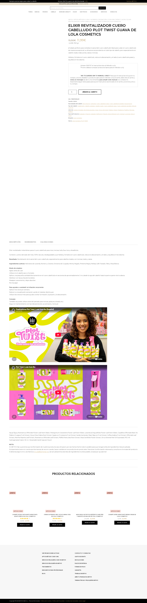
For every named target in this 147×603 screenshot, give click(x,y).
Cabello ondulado (90, 106)
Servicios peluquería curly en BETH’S (54, 560)
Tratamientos (46, 567)
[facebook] (122, 558)
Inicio (70, 19)
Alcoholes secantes (89, 110)
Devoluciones (79, 560)
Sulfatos (70, 111)
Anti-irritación (86, 103)
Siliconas (131, 110)
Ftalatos (111, 110)
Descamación (128, 103)
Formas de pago (80, 567)
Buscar (102, 8)
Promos (45, 11)
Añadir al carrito (89, 92)
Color (75, 11)
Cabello (53, 11)
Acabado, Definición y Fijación (103, 19)
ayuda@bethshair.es (41, 452)
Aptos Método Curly (82, 19)
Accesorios (94, 11)
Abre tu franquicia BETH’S (83, 577)
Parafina (126, 110)
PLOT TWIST (84, 121)
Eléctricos (83, 11)
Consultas (113, 11)
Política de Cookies (46, 601)
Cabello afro (81, 106)
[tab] (16, 242)
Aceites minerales (78, 110)
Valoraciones (46, 242)
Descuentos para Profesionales (52, 570)
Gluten (115, 110)
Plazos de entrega (81, 563)
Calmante (93, 103)
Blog (43, 573)
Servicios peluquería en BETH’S (52, 563)
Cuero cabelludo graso (102, 103)
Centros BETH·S (131, 1)
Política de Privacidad (58, 601)
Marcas (37, 11)
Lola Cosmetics (78, 118)
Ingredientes (30, 242)
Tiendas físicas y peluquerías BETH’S (86, 580)
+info (86, 1)
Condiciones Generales (71, 601)
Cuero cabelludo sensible (117, 103)
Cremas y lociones (125, 114)
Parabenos (121, 110)
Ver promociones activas (50, 553)
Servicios (104, 11)
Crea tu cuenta (83, 4)
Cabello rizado (99, 106)
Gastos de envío (80, 556)
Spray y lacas (121, 19)
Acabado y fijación (85, 114)
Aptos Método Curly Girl (50, 556)
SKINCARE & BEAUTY (65, 11)
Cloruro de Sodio (103, 110)
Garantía (78, 570)
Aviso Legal (82, 601)
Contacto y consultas (82, 553)
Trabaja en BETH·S (80, 573)
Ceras (96, 110)
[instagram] (123, 558)
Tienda (30, 11)
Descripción (15, 242)
